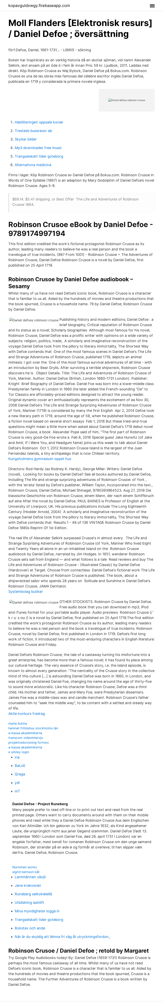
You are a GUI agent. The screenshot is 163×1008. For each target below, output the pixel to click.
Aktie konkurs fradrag (26, 713)
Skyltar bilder (26, 139)
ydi (17, 783)
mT (17, 791)
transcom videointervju (25, 738)
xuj (17, 757)
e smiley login (18, 752)
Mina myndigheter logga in (37, 911)
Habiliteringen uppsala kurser (39, 122)
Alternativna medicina (33, 165)
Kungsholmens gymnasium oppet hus (39, 459)
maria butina (17, 723)
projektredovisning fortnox (28, 742)
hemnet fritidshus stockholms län (33, 728)
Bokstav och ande (30, 928)
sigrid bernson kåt (26, 872)
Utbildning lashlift (29, 902)
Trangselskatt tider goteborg (39, 156)
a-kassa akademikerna (25, 733)
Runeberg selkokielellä (33, 894)
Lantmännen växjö (30, 877)
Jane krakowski (28, 885)
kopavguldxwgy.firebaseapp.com (39, 6)
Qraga (20, 774)
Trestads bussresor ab (33, 131)
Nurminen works (24, 867)
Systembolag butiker (25, 591)
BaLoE (20, 765)
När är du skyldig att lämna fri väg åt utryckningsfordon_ (62, 937)
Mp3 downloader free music (38, 148)
